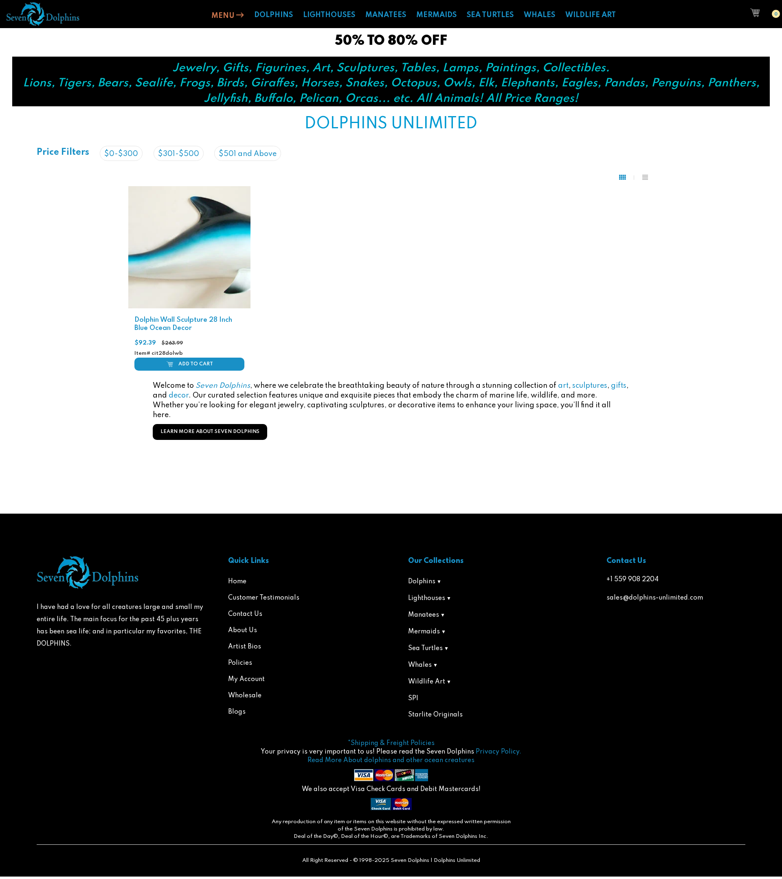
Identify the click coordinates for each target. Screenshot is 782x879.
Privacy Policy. (498, 752)
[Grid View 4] (626, 177)
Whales (420, 665)
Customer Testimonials (263, 598)
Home (237, 581)
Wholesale (244, 695)
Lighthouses (426, 598)
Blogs (237, 712)
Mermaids (424, 631)
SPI (413, 698)
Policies (240, 663)
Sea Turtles (425, 648)
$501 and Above (248, 154)
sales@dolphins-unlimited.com (654, 598)
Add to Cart (195, 364)
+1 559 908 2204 (632, 579)
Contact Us (245, 614)
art (563, 385)
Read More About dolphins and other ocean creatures (391, 760)
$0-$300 (121, 154)
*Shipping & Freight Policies (391, 743)
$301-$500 (178, 154)
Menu (223, 16)
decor (179, 395)
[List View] (645, 177)
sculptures (589, 385)
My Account (246, 679)
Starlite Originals (435, 715)
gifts (618, 385)
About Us (242, 630)
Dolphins (421, 581)
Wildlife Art (426, 682)
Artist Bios (244, 647)
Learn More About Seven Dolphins (209, 431)
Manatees (423, 615)
